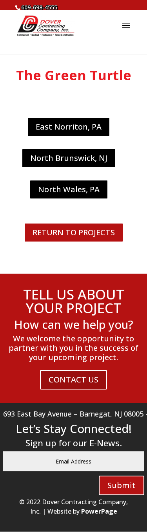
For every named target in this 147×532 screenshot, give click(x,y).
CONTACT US (73, 379)
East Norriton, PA (69, 126)
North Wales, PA (69, 189)
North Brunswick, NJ (68, 158)
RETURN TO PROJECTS (74, 232)
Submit (121, 485)
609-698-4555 (39, 7)
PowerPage (99, 511)
